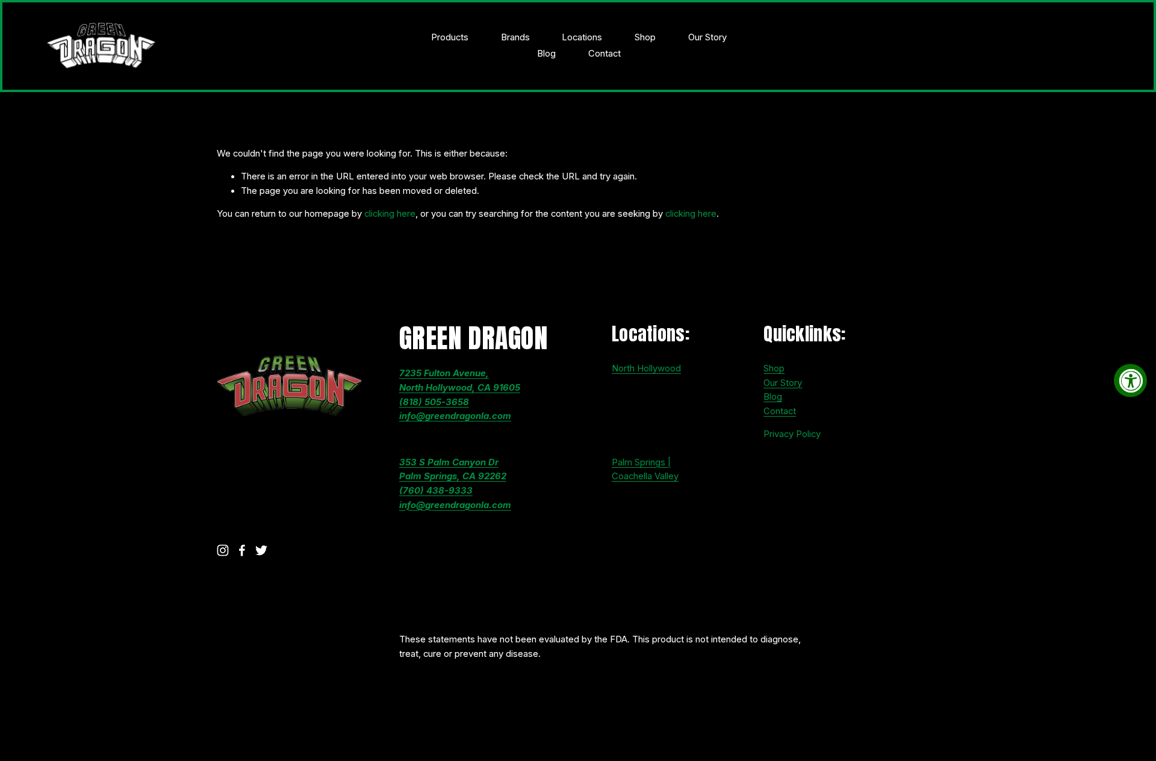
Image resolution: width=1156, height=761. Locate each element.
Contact (604, 53)
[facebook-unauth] (242, 550)
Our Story (707, 37)
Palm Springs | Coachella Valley (645, 469)
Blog (546, 53)
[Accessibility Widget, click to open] (1130, 380)
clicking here (389, 213)
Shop (645, 37)
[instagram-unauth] (223, 550)
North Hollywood (646, 368)
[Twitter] (261, 550)
